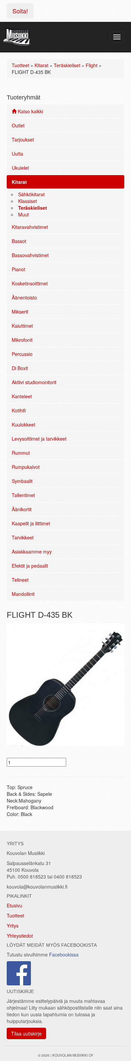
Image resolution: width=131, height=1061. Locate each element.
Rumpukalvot (26, 466)
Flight (91, 65)
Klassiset (27, 201)
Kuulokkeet (23, 424)
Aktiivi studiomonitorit (34, 382)
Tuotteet (20, 65)
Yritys (12, 925)
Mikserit (20, 311)
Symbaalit (22, 481)
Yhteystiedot (20, 935)
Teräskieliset (67, 65)
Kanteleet (22, 396)
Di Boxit (20, 368)
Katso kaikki (29, 111)
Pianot (18, 269)
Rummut (21, 452)
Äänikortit (22, 509)
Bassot (19, 241)
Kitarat (41, 65)
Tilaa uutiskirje (26, 1033)
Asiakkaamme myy (32, 551)
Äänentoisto (24, 297)
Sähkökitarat (31, 194)
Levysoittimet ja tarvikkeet (39, 438)
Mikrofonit (22, 339)
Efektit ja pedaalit (30, 565)
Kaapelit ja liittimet (31, 523)
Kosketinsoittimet (30, 283)
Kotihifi (19, 410)
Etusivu (14, 905)
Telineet (20, 579)
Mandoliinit (23, 593)
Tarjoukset (23, 139)
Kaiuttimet (22, 325)
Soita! (20, 10)
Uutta (17, 153)
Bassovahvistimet (30, 255)
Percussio (22, 354)
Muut (23, 214)
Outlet (18, 125)
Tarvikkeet (23, 537)
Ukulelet (20, 167)
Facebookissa (64, 954)
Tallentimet (23, 495)
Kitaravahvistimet (30, 226)
